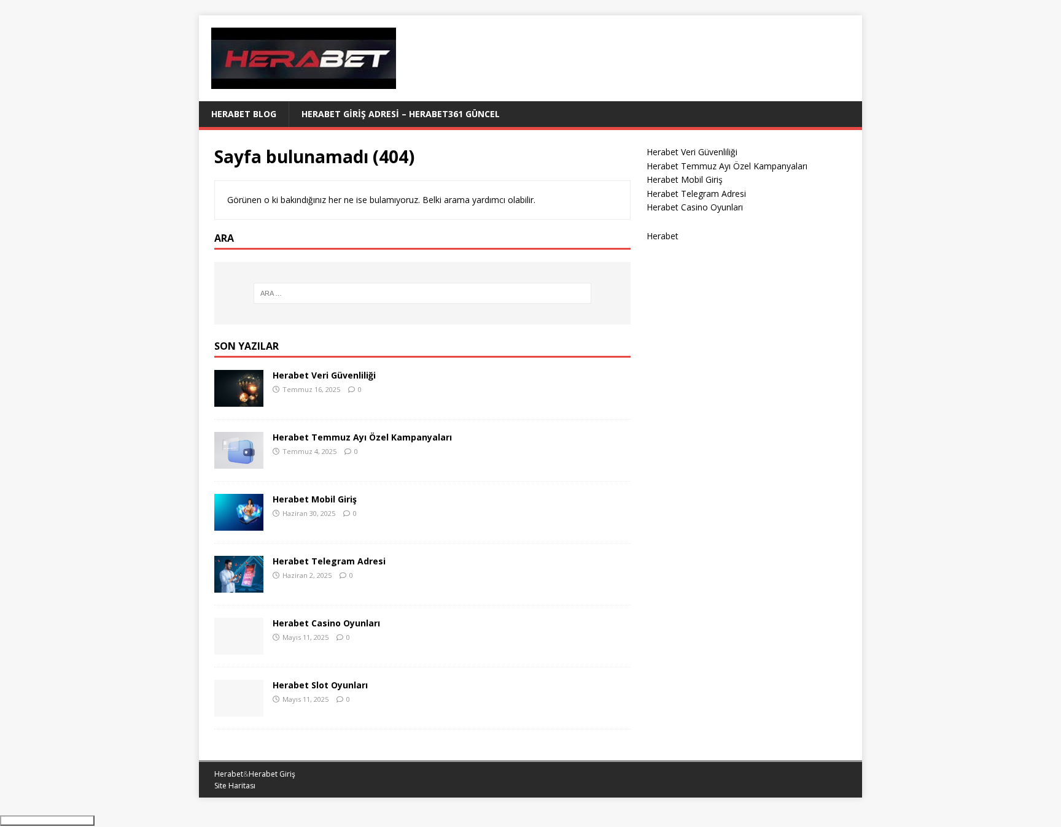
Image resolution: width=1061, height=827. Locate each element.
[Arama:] (422, 293)
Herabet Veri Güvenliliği (324, 375)
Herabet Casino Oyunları (326, 623)
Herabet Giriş (272, 774)
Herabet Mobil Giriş (315, 499)
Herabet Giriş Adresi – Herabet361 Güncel (400, 114)
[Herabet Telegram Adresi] (238, 585)
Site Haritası (234, 785)
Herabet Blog (243, 114)
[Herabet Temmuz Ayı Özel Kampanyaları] (238, 461)
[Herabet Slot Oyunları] (238, 709)
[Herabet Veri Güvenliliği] (238, 399)
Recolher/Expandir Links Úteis (47, 820)
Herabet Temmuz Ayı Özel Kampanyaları (362, 437)
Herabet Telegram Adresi (329, 561)
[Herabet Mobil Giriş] (238, 523)
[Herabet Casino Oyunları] (238, 647)
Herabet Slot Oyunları (320, 685)
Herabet (662, 236)
